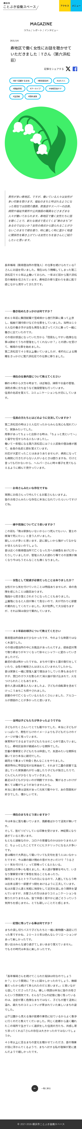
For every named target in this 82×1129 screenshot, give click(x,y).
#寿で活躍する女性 (21, 80)
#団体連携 (32, 96)
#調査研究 (17, 88)
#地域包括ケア (55, 88)
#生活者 (16, 96)
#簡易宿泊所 (43, 80)
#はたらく (61, 80)
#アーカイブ (35, 88)
